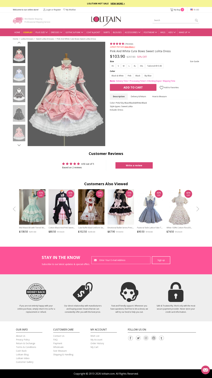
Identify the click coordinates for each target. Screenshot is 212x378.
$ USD (196, 9)
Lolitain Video (22, 358)
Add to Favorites (171, 87)
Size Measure (60, 350)
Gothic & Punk (72, 32)
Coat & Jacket (93, 32)
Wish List (94, 335)
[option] (19, 55)
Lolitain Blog (22, 354)
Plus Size (40, 32)
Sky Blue (147, 75)
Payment (57, 343)
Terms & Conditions (26, 347)
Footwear (149, 32)
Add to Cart (133, 87)
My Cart (94, 347)
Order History (97, 343)
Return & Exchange (25, 343)
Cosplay (27, 32)
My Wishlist (71, 9)
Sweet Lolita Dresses (45, 39)
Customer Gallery (24, 361)
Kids (171, 32)
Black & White (118, 75)
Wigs (162, 32)
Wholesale (58, 347)
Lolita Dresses (27, 39)
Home (17, 32)
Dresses (55, 32)
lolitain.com (108, 373)
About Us (20, 335)
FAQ (55, 339)
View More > (118, 3)
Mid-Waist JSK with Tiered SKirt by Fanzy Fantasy (40, 227)
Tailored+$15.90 (154, 66)
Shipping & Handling (63, 354)
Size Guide (194, 61)
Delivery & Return (138, 96)
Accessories (131, 32)
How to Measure (159, 96)
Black (137, 75)
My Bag (178, 9)
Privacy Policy (23, 339)
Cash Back (21, 350)
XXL (141, 66)
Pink (129, 75)
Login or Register (53, 9)
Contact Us (58, 335)
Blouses (117, 32)
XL (135, 66)
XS (113, 66)
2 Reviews (128, 44)
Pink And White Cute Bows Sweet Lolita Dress (76, 39)
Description (119, 96)
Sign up (161, 260)
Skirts (106, 32)
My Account (96, 339)
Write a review (134, 165)
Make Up (183, 32)
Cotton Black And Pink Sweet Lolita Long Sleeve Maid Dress (74, 227)
